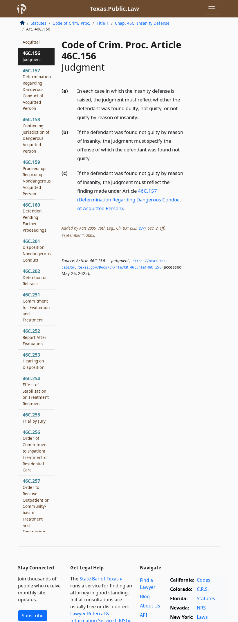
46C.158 (36, 135)
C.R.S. (203, 589)
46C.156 (32, 56)
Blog (145, 596)
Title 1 (103, 23)
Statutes (38, 23)
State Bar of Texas (99, 578)
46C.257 (36, 506)
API (143, 615)
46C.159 (37, 177)
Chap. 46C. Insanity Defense (142, 23)
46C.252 (34, 337)
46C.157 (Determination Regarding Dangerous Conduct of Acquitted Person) (129, 199)
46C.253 (33, 361)
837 (141, 228)
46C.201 (37, 250)
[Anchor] (141, 117)
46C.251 (36, 307)
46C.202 (35, 277)
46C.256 (35, 451)
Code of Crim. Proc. (71, 23)
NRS (201, 608)
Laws (202, 617)
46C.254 (36, 390)
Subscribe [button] (33, 615)
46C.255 (34, 418)
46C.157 (37, 89)
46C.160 (34, 217)
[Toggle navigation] (212, 9)
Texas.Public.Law (114, 8)
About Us (150, 606)
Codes (203, 580)
